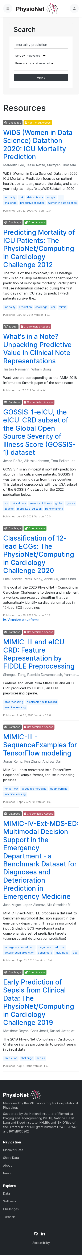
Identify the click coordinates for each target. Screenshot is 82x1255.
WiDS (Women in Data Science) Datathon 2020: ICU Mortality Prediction (38, 144)
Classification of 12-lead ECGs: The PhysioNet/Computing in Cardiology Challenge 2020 (38, 554)
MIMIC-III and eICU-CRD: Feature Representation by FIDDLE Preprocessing (38, 654)
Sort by (20, 55)
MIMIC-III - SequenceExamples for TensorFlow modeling (40, 745)
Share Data (11, 1157)
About (7, 1165)
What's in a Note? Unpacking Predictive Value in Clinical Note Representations (37, 348)
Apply (41, 77)
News (7, 1173)
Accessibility (41, 1242)
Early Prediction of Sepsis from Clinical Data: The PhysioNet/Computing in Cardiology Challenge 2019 (38, 1002)
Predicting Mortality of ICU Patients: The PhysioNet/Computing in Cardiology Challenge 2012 (39, 248)
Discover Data (13, 1150)
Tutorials (9, 1217)
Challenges (11, 1209)
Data (6, 1193)
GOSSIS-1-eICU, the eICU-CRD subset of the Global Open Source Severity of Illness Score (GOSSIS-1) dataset (39, 432)
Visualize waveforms (23, 620)
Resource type (32, 63)
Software (9, 1201)
